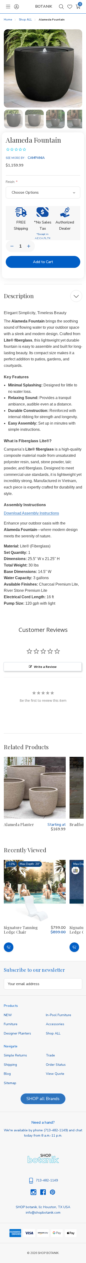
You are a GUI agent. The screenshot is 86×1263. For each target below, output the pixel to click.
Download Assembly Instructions (31, 513)
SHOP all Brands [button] (43, 1099)
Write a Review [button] (45, 667)
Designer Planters (17, 1033)
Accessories (55, 1024)
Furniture (10, 1024)
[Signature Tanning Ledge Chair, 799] (35, 891)
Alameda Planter (19, 824)
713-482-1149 (56, 1130)
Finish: (11, 182)
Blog (7, 1073)
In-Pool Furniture (58, 1015)
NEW (8, 1015)
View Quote (55, 1073)
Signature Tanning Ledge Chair (21, 929)
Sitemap (10, 1083)
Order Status (56, 1064)
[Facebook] (45, 1192)
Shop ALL (53, 1033)
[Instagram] (35, 1192)
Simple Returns (15, 1055)
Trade (50, 1055)
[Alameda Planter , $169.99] (35, 788)
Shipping (10, 1064)
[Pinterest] (52, 1192)
